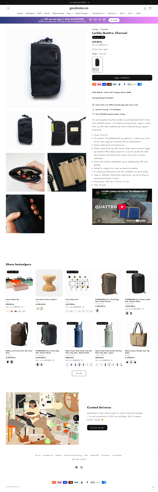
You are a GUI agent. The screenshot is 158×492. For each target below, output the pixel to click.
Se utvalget (114, 20)
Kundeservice (48, 455)
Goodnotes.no (15, 487)
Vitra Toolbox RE (12, 300)
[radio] (97, 64)
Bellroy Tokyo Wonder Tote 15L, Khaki (137, 352)
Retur (86, 455)
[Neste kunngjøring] (151, 2)
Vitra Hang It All (71, 300)
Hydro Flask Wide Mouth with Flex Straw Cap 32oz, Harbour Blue (78, 352)
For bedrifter (117, 455)
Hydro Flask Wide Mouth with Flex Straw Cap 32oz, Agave (108, 352)
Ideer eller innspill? (79, 459)
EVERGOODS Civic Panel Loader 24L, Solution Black (137, 301)
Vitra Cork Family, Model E (46, 300)
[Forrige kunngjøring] (6, 2)
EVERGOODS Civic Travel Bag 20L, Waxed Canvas (107, 301)
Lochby (95, 29)
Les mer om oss (97, 427)
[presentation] (91, 311)
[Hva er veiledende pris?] (107, 44)
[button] (8, 8)
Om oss (38, 455)
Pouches (104, 29)
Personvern (105, 455)
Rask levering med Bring (73, 455)
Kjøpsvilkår (95, 455)
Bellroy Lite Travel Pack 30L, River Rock (19, 352)
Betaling (59, 455)
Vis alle (79, 373)
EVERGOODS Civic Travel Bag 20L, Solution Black (47, 352)
